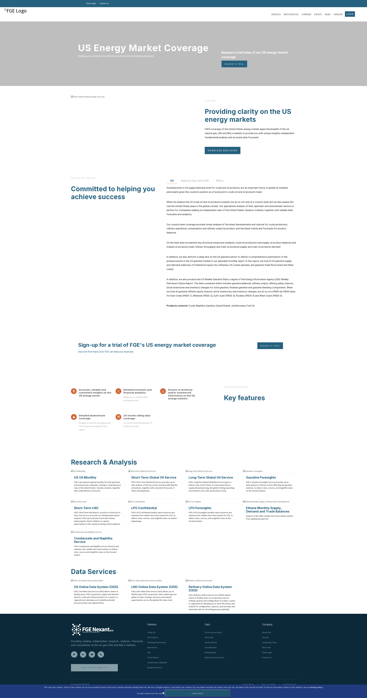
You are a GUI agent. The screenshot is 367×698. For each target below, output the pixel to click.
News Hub (266, 647)
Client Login (91, 3)
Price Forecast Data (213, 632)
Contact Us (266, 657)
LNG (149, 652)
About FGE (266, 632)
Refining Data (210, 652)
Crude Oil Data (211, 642)
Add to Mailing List (94, 667)
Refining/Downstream (156, 642)
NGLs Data (209, 637)
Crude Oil (151, 632)
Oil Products (152, 637)
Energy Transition (154, 667)
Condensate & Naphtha (157, 662)
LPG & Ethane (153, 657)
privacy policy (316, 687)
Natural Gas (152, 647)
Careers (265, 637)
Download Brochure (222, 150)
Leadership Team (269, 642)
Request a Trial (234, 64)
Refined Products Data (214, 657)
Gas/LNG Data (210, 647)
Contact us (104, 3)
